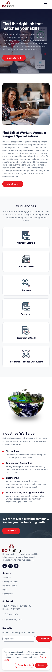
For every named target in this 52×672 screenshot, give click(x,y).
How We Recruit (9, 585)
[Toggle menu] (47, 4)
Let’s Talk (10, 531)
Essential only (24, 665)
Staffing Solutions (10, 581)
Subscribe (44, 638)
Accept (41, 665)
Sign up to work (14, 58)
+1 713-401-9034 (10, 614)
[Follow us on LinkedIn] (4, 566)
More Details (13, 184)
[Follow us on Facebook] (10, 566)
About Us (6, 577)
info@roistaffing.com (12, 619)
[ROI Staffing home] (8, 4)
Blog (4, 590)
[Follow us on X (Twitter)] (16, 566)
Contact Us (7, 593)
